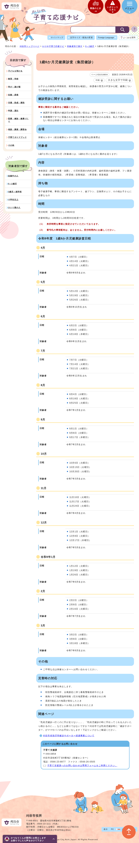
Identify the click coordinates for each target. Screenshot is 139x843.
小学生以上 (13, 199)
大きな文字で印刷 (118, 80)
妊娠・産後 (13, 95)
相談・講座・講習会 (17, 129)
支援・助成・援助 (16, 103)
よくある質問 (129, 37)
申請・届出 (13, 111)
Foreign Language (106, 37)
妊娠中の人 (13, 176)
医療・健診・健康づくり (18, 120)
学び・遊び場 (14, 87)
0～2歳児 (89, 46)
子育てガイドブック (17, 137)
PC (112, 829)
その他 (11, 145)
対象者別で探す (74, 46)
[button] (30, 839)
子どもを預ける (15, 71)
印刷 (98, 80)
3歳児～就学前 (15, 192)
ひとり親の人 (14, 207)
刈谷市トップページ (30, 46)
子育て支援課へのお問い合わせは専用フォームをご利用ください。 (82, 765)
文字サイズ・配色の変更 (81, 37)
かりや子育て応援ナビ (53, 46)
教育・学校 (13, 79)
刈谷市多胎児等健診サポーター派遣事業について (68, 735)
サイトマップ (57, 37)
